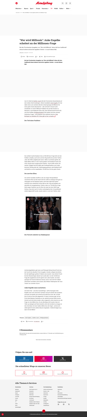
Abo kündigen (60, 396)
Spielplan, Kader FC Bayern (34, 401)
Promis (38, 8)
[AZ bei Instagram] (63, 404)
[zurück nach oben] (44, 411)
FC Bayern (17, 394)
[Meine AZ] (70, 3)
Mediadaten (46, 400)
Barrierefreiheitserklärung (63, 394)
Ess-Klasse (31, 398)
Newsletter (31, 391)
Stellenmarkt (31, 405)
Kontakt (45, 398)
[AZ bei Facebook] (58, 404)
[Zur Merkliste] (66, 3)
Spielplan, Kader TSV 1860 (34, 403)
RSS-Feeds (31, 394)
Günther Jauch (37, 101)
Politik (56, 8)
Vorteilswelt (31, 400)
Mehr (67, 8)
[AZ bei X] (69, 404)
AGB (58, 391)
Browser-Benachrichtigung (34, 396)
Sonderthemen (46, 405)
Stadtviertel (17, 391)
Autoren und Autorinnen (48, 389)
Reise (16, 405)
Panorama (45, 8)
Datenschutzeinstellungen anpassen (64, 398)
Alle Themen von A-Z (33, 389)
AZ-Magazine (46, 403)
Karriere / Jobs (46, 391)
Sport (31, 8)
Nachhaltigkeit (18, 407)
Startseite (17, 12)
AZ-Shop (45, 401)
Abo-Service (46, 394)
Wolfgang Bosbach (39, 112)
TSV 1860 (17, 396)
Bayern (26, 8)
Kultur (61, 8)
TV (51, 8)
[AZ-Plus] (17, 3)
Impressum (60, 389)
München (18, 8)
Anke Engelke (54, 103)
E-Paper (45, 396)
